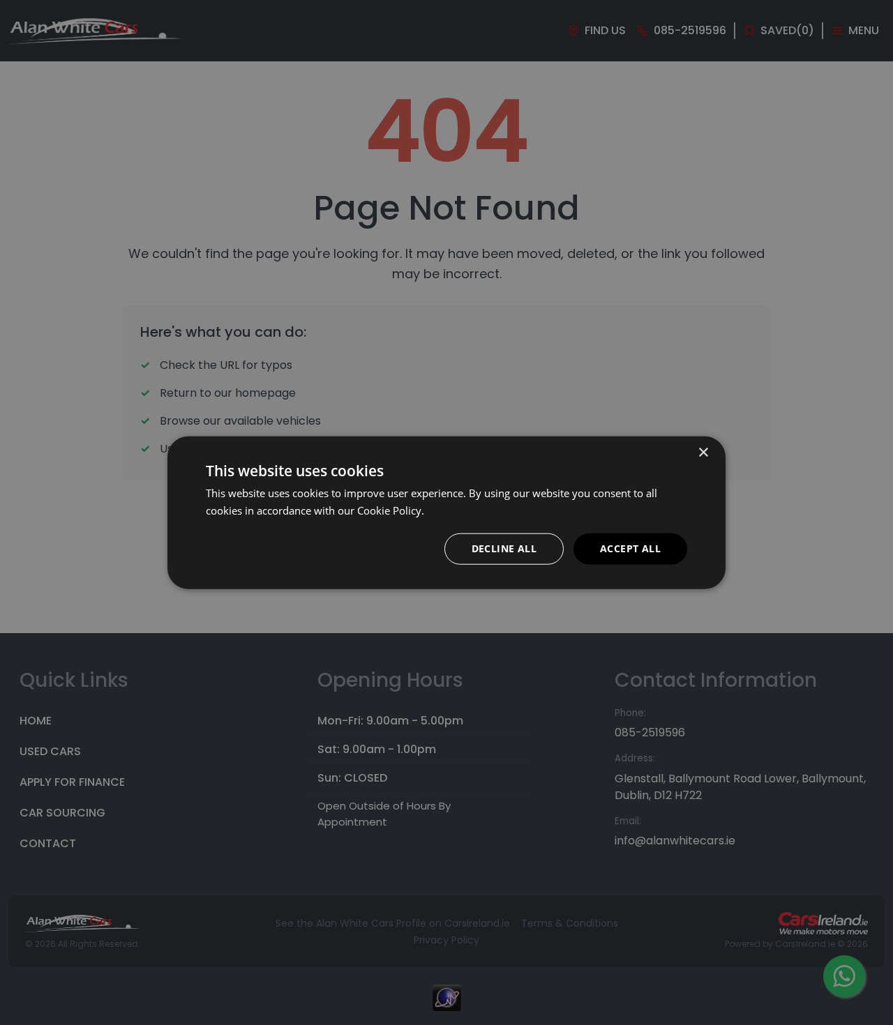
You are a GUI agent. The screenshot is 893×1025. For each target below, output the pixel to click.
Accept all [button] (630, 548)
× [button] (703, 453)
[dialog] (446, 512)
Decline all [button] (504, 548)
